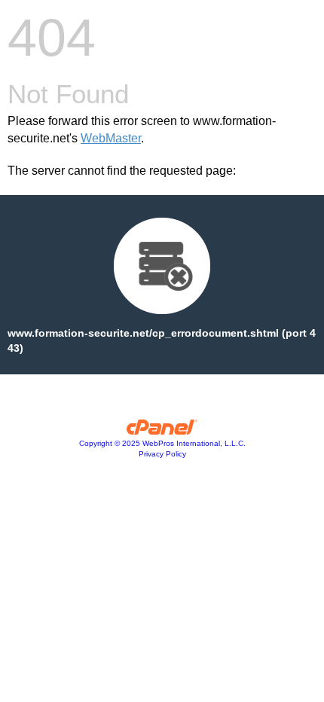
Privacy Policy (162, 454)
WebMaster (111, 138)
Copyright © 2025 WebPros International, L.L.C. (162, 443)
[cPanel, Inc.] (162, 431)
